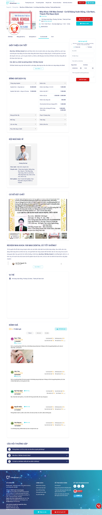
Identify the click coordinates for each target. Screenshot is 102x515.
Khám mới (77, 47)
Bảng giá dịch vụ (21, 36)
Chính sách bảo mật (40, 487)
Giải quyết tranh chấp (41, 492)
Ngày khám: (74, 64)
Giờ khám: (85, 64)
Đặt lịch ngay (82, 79)
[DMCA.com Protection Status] (83, 496)
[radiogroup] (82, 47)
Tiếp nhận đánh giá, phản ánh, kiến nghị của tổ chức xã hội (63, 490)
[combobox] (47, 333)
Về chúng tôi (58, 485)
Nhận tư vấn (82, 2)
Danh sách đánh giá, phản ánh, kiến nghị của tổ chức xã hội (62, 494)
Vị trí (52, 36)
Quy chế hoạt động (40, 490)
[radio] (74, 47)
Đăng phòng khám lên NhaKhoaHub (63, 487)
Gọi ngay (92, 2)
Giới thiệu (10, 36)
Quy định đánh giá (40, 494)
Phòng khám (15, 7)
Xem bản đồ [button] (48, 21)
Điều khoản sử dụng (40, 485)
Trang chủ (8, 7)
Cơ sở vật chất (43, 36)
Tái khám (90, 47)
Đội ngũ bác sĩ (32, 36)
